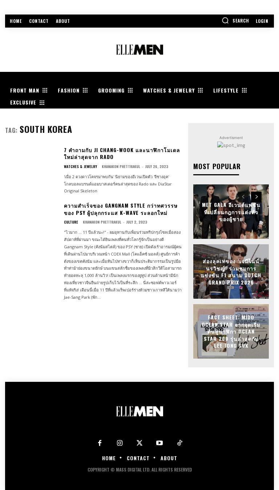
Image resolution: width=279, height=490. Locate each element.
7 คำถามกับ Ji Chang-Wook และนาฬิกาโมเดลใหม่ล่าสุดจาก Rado (122, 153)
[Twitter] (140, 443)
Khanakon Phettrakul (121, 166)
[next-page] (256, 197)
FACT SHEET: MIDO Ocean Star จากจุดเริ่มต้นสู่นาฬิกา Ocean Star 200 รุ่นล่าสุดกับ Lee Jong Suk (231, 331)
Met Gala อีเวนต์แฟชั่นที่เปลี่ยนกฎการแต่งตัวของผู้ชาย (231, 211)
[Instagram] (120, 443)
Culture (71, 222)
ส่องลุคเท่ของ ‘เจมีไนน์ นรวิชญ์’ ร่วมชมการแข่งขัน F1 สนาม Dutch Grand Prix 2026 (231, 271)
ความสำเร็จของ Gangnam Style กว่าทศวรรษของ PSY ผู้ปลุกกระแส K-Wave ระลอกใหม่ (121, 208)
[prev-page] (243, 197)
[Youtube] (159, 443)
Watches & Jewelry (80, 166)
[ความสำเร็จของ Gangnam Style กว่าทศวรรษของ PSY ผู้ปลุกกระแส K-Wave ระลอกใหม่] (31, 224)
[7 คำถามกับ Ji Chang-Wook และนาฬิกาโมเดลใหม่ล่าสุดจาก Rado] (31, 168)
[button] (235, 20)
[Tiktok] (179, 443)
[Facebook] (100, 443)
